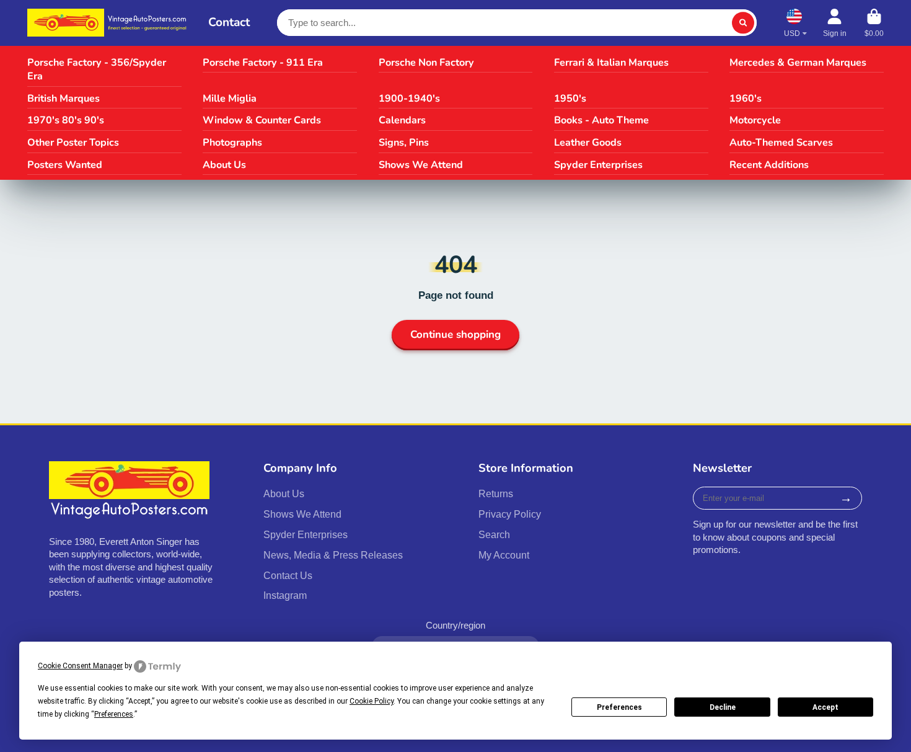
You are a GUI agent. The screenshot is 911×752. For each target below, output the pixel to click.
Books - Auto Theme (601, 120)
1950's (570, 98)
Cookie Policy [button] (372, 701)
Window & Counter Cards (262, 120)
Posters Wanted (64, 165)
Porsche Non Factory (426, 62)
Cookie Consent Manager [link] (80, 665)
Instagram (285, 595)
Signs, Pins (404, 142)
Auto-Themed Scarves (781, 142)
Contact (229, 22)
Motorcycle (755, 120)
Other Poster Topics (73, 142)
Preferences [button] (113, 714)
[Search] (743, 22)
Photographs (232, 142)
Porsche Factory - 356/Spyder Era (96, 70)
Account (835, 23)
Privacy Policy (509, 514)
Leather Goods (588, 142)
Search (494, 534)
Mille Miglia (230, 98)
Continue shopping (455, 334)
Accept (825, 707)
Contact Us (287, 575)
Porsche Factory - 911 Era (263, 62)
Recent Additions (769, 165)
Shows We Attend (421, 165)
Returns (495, 493)
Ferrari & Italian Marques (611, 62)
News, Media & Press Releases (333, 554)
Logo (108, 23)
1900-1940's (409, 98)
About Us (224, 165)
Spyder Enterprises (598, 165)
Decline (723, 707)
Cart (874, 23)
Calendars (402, 120)
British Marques (63, 98)
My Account (503, 554)
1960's (745, 98)
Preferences (619, 707)
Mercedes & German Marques (797, 62)
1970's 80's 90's (65, 120)
